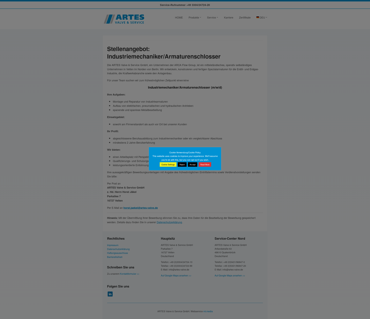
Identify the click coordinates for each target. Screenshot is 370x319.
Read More (204, 164)
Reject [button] (182, 164)
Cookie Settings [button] (168, 164)
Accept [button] (193, 164)
